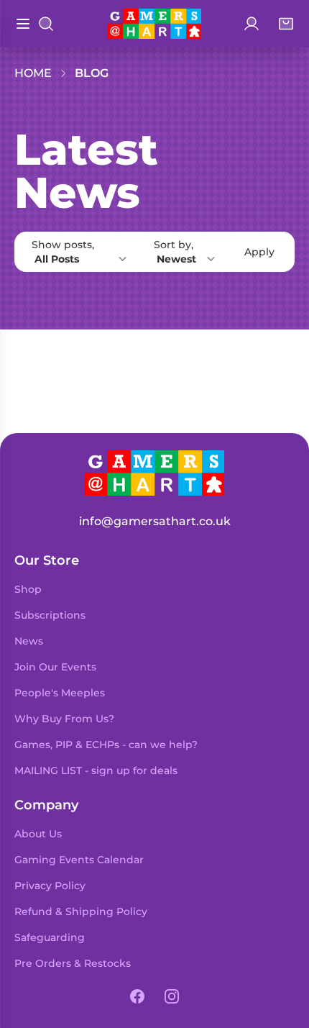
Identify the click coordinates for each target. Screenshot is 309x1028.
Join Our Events (55, 666)
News (28, 640)
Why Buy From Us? (64, 718)
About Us (38, 833)
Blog (92, 73)
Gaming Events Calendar (79, 859)
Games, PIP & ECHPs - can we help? (106, 744)
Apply (259, 251)
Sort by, (173, 244)
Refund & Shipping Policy (80, 911)
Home (33, 73)
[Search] (46, 23)
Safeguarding (49, 937)
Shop (28, 589)
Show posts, (63, 244)
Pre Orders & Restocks (72, 963)
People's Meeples (59, 692)
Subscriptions (50, 615)
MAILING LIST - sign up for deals (95, 770)
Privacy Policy (50, 885)
